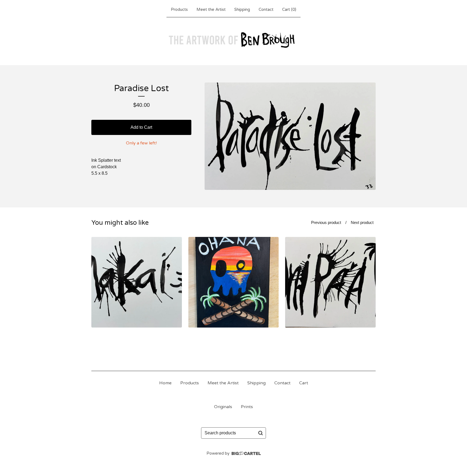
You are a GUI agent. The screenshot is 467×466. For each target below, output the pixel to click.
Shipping (242, 9)
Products (179, 9)
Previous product (326, 222)
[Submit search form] (260, 433)
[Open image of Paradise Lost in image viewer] (290, 136)
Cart (303, 383)
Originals (223, 406)
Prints (247, 406)
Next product (362, 222)
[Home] (233, 40)
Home (165, 383)
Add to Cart (141, 127)
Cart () (289, 9)
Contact (266, 9)
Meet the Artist (211, 9)
